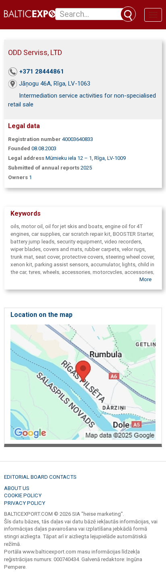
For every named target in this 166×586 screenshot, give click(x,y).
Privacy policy (24, 503)
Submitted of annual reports (43, 168)
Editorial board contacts (40, 477)
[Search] (128, 14)
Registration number (34, 139)
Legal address (26, 158)
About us (16, 488)
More (145, 279)
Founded (19, 148)
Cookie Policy (23, 495)
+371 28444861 (41, 71)
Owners (18, 177)
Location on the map (41, 315)
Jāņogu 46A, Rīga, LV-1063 (54, 83)
